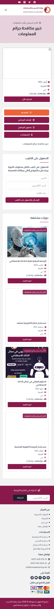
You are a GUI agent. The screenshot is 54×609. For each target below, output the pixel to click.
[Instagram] (24, 2)
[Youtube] (36, 577)
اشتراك (20, 497)
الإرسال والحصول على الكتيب (27, 200)
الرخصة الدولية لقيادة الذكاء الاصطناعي (27, 261)
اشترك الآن (27, 99)
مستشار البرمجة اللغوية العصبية (30, 447)
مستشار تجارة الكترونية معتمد (31, 323)
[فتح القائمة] (5, 10)
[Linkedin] (32, 577)
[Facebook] (34, 2)
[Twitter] (29, 2)
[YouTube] (19, 2)
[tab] (26, 113)
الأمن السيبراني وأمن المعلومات (25, 23)
